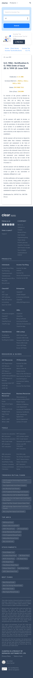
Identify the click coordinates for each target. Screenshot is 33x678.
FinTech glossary (22, 242)
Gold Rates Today (7, 462)
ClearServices (6, 276)
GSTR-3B (4, 388)
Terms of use (18, 656)
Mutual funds (6, 283)
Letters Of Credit (21, 421)
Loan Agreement (21, 407)
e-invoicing (5, 302)
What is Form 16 (21, 368)
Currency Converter (8, 464)
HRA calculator (6, 454)
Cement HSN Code (22, 338)
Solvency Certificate (22, 412)
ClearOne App (20, 326)
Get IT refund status (22, 459)
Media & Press (22, 232)
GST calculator (6, 446)
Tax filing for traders (8, 340)
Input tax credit (6, 304)
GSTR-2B (4, 385)
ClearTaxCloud (6, 321)
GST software (6, 297)
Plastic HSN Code (21, 343)
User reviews (21, 235)
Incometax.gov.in (21, 378)
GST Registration (7, 363)
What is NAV (5, 421)
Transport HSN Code (22, 340)
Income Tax (19, 273)
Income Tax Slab (21, 363)
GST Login (5, 294)
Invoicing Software (22, 321)
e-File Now (19, 42)
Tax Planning (5, 270)
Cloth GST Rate (21, 345)
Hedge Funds (6, 411)
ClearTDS (19, 299)
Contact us (21, 227)
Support (4, 234)
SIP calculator (6, 444)
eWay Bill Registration (23, 302)
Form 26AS (19, 366)
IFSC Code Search (22, 439)
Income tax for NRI (22, 278)
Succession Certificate (23, 409)
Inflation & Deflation (22, 404)
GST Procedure (6, 368)
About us (20, 224)
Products (13, 3)
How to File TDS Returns (23, 373)
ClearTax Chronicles (24, 245)
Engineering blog (23, 237)
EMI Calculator (6, 436)
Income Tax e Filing (7, 268)
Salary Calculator (21, 462)
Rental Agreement (22, 419)
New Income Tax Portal (23, 376)
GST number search (22, 436)
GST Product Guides (24, 247)
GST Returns (5, 366)
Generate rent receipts (23, 441)
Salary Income (20, 371)
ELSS (3, 406)
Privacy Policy (6, 656)
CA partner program (8, 313)
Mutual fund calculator (8, 439)
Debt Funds (5, 414)
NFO (3, 416)
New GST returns (7, 299)
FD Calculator (6, 459)
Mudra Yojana (20, 402)
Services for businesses (23, 324)
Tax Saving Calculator (23, 456)
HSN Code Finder (21, 335)
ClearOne (19, 316)
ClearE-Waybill (20, 294)
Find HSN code (20, 454)
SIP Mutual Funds (7, 409)
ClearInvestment (7, 273)
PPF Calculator (21, 434)
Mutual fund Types (7, 404)
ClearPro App (6, 324)
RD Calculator (6, 456)
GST (3, 292)
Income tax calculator (8, 434)
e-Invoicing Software (22, 297)
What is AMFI (6, 419)
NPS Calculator (21, 448)
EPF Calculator (20, 464)
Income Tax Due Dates (23, 386)
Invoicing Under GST (8, 383)
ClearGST (19, 292)
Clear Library (21, 240)
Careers (20, 230)
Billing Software (21, 318)
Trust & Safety (22, 250)
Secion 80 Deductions (23, 275)
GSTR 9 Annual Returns (9, 376)
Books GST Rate (21, 348)
